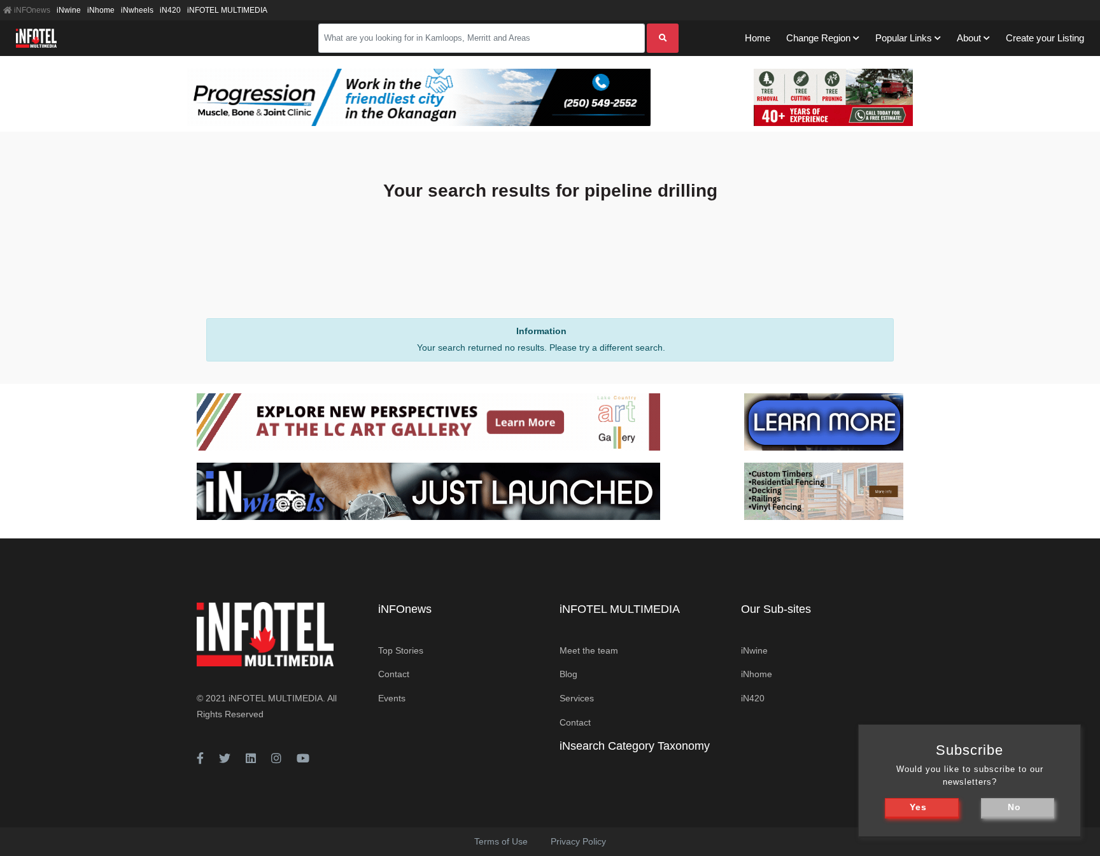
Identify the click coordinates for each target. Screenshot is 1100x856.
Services (577, 698)
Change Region (818, 37)
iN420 (170, 10)
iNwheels (137, 10)
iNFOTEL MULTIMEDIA (227, 10)
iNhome (101, 10)
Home (757, 37)
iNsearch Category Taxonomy (635, 746)
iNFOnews (31, 10)
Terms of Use (501, 841)
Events (391, 698)
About (969, 37)
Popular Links (903, 37)
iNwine (69, 10)
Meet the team (589, 650)
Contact (393, 674)
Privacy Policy (578, 841)
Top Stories (400, 650)
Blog (568, 674)
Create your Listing (1045, 37)
